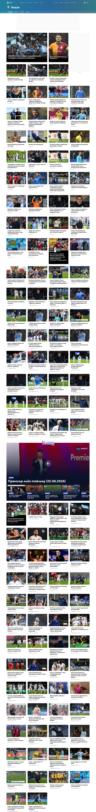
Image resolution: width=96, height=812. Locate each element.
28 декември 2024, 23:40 (55, 768)
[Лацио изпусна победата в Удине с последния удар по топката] (58, 294)
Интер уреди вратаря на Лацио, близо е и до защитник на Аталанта (79, 166)
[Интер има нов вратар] (37, 136)
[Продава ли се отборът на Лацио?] (58, 401)
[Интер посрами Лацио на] (16, 777)
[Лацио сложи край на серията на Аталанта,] (58, 754)
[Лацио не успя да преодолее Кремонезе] (16, 315)
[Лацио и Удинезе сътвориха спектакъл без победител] (80, 272)
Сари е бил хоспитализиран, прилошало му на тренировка (58, 564)
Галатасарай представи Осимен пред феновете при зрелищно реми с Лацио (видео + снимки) (37, 565)
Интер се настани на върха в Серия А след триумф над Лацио (37, 366)
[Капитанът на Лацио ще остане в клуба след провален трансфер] (80, 92)
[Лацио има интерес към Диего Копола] (37, 178)
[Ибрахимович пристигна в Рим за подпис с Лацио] (16, 709)
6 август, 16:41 (74, 104)
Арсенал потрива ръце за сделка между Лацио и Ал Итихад (79, 303)
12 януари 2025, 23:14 (12, 720)
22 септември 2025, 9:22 (55, 437)
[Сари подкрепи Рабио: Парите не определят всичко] (80, 401)
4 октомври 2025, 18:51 (12, 437)
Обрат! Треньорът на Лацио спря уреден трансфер (35, 629)
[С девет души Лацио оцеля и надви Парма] (37, 315)
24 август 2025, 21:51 (12, 569)
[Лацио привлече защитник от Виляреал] (80, 136)
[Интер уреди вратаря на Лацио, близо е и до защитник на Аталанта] (80, 156)
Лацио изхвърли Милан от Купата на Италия (16, 343)
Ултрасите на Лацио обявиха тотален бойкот (79, 186)
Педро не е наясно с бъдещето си (35, 231)
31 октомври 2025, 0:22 (54, 392)
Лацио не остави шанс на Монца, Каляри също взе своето (15, 629)
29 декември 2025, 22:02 (33, 305)
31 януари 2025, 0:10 (75, 652)
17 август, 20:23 (11, 60)
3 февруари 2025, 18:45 (12, 652)
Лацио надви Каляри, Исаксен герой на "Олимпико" (77, 366)
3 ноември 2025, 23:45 (75, 369)
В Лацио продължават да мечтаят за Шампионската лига (16, 697)
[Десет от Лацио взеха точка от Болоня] (58, 315)
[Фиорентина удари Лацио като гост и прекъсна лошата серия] (16, 665)
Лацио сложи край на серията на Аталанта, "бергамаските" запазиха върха (58, 764)
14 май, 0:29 (10, 285)
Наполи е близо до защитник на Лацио (56, 165)
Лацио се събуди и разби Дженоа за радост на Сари (37, 433)
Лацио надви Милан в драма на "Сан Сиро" (58, 587)
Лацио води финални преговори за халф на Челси (37, 673)
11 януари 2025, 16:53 (33, 722)
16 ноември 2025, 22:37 (12, 368)
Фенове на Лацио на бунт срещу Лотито (79, 563)
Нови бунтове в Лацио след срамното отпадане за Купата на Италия (24, 57)
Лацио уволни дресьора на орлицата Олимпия (79, 696)
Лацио (15, 7)
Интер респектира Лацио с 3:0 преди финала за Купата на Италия (37, 281)
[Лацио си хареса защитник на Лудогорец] (80, 600)
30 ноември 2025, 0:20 (33, 348)
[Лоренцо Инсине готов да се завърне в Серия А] (16, 578)
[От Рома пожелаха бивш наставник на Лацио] (58, 600)
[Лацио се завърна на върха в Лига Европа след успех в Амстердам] (16, 799)
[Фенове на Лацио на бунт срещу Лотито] (80, 555)
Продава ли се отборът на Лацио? (58, 410)
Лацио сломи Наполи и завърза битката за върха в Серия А (37, 808)
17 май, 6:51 (73, 257)
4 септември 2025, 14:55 (76, 546)
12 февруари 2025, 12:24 (54, 611)
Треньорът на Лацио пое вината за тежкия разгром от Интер (37, 786)
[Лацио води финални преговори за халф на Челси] (37, 665)
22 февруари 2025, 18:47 (12, 611)
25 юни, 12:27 (10, 169)
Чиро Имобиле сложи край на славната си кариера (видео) (37, 79)
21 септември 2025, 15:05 (34, 518)
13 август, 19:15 (11, 103)
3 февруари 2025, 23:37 (75, 632)
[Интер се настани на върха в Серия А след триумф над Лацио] (37, 357)
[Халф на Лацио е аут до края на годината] (16, 357)
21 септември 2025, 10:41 (55, 524)
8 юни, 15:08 (10, 189)
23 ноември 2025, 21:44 (75, 346)
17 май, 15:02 (52, 261)
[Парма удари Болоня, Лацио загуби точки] (16, 600)
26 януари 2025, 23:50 (12, 677)
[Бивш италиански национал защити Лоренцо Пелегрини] (37, 534)
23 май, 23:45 (52, 234)
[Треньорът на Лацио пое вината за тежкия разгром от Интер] (37, 777)
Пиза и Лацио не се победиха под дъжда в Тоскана (57, 389)
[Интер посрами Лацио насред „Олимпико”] (58, 777)
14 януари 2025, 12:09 (54, 699)
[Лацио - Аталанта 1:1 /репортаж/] (37, 754)
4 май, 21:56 (52, 285)
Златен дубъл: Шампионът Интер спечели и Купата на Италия (16, 281)
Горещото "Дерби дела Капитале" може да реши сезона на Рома (79, 253)
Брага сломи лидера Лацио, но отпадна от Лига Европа (79, 650)
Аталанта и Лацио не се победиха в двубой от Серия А (36, 411)
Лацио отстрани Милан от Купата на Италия (79, 323)
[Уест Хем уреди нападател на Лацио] (16, 294)
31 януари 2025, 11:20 (54, 655)
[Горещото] (80, 244)
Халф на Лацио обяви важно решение (37, 388)
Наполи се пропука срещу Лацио (36, 608)
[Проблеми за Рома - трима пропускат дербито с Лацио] (16, 754)
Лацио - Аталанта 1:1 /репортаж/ (36, 762)
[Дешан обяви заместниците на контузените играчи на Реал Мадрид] (80, 799)
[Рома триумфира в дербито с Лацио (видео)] (16, 731)
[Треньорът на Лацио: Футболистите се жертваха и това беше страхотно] (58, 641)
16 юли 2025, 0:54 (74, 566)
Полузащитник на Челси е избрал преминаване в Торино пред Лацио (58, 629)
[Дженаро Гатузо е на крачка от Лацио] (16, 201)
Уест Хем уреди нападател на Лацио (16, 302)
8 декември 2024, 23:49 (33, 811)
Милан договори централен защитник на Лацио (58, 145)
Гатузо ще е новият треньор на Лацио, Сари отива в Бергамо (15, 232)
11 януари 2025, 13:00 (54, 722)
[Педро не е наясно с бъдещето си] (37, 223)
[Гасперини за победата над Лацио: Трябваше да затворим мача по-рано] (58, 425)
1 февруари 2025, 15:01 (33, 652)
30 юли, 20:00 (31, 127)
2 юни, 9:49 (31, 212)
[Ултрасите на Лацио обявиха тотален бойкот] (80, 178)
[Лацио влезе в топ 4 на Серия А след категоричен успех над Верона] (37, 688)
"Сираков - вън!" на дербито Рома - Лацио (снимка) (36, 740)
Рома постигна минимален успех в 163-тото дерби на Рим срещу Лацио (16, 520)
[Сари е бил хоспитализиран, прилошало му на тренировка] (58, 555)
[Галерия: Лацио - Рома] (37, 509)
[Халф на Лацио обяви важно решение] (37, 380)
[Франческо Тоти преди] (16, 534)
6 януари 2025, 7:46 (54, 745)
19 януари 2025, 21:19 (33, 700)
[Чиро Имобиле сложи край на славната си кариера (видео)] (37, 70)
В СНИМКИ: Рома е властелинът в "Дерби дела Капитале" (36, 253)
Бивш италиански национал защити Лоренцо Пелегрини (37, 543)
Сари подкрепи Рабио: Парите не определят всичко (78, 411)
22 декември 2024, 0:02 (76, 765)
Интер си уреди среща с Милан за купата (78, 587)
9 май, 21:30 (31, 285)
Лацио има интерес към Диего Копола (36, 186)
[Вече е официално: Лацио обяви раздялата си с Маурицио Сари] (58, 201)
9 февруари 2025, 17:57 (12, 632)
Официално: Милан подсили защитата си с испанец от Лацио (79, 123)
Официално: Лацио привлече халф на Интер (15, 78)
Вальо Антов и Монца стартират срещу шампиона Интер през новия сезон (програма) (57, 188)
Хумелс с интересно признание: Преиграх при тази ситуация (36, 718)
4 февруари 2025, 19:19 (33, 632)
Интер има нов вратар (36, 144)
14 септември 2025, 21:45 (55, 546)
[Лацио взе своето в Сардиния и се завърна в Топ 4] (80, 620)
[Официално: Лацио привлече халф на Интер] (16, 70)
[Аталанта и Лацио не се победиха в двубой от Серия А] (37, 401)
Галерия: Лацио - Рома (35, 517)
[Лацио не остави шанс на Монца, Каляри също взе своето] (16, 620)
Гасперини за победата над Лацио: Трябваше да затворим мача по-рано (58, 434)
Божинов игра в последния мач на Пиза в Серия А (58, 231)
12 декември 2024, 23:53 (12, 811)
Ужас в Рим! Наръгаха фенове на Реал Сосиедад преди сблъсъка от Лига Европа (79, 675)
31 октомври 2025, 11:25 (33, 391)
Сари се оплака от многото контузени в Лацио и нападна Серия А (16, 389)
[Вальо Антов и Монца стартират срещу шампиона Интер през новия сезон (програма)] (58, 178)
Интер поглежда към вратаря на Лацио (35, 209)
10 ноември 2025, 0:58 (33, 369)
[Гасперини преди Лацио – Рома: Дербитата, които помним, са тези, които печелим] (80, 509)
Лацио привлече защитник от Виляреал (79, 145)
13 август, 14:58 (32, 104)
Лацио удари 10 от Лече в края (79, 762)
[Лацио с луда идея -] (37, 92)
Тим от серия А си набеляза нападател (16, 186)
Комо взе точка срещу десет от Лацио (78, 717)
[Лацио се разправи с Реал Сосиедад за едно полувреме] (58, 665)
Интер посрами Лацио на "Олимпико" (15, 785)
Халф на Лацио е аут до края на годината (15, 365)
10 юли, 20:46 (10, 147)
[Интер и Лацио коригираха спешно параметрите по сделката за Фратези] (58, 70)
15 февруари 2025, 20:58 (33, 611)
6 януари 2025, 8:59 (32, 743)
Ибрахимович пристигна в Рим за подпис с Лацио (16, 717)
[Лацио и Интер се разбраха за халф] (16, 92)
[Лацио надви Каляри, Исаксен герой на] (80, 357)
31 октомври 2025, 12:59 (12, 392)
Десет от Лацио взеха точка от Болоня (57, 323)
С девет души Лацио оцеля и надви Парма (37, 323)
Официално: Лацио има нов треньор (37, 165)
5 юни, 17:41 (73, 189)
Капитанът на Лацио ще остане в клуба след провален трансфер (79, 101)
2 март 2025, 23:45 (54, 589)
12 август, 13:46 (53, 104)
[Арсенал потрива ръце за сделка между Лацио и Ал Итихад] (80, 294)
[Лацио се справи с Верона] (58, 799)
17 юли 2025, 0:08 (53, 568)
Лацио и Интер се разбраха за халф (16, 100)
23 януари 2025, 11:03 (75, 679)
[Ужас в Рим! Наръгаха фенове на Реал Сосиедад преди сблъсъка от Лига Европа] (80, 665)
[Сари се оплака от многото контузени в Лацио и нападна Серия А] (16, 380)
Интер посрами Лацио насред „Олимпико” (57, 785)
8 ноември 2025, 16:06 (54, 371)
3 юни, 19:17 (10, 212)
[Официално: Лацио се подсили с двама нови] (16, 641)
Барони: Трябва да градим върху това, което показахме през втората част (58, 741)
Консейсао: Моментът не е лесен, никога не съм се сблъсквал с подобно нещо (37, 588)
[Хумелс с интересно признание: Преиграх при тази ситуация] (37, 709)
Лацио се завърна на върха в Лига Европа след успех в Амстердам (16, 808)
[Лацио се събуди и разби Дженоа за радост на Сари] (37, 425)
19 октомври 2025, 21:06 (34, 414)
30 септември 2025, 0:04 (34, 435)
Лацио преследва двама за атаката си (58, 57)
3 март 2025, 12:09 (32, 591)
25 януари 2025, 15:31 (33, 676)
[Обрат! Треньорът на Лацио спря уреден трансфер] (37, 620)
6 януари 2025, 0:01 (75, 743)
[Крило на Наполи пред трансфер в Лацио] (37, 641)
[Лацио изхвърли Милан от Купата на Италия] (16, 335)
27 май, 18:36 (52, 214)
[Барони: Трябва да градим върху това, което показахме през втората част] (58, 731)
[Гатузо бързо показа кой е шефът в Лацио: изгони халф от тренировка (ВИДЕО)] (37, 113)
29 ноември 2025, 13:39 (54, 348)
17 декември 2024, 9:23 (33, 789)
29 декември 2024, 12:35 (33, 765)
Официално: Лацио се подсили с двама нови (14, 650)
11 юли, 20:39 (73, 126)
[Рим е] (58, 244)
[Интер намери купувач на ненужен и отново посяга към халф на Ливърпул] (58, 92)
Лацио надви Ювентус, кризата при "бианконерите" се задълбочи (15, 412)
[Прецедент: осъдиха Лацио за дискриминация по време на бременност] (16, 156)
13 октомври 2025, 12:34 (55, 412)
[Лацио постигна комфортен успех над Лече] (80, 335)
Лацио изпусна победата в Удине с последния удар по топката (58, 303)
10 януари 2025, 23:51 (75, 720)
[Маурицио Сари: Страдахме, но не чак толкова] (80, 380)
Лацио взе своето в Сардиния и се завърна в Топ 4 (79, 629)
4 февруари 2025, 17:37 (54, 632)
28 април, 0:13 (73, 283)
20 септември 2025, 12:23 (13, 546)
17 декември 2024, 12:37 (12, 788)
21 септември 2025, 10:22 (76, 523)
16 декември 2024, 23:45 (55, 788)
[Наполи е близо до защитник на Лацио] (58, 156)
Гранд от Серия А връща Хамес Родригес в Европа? (58, 122)
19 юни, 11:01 (73, 169)
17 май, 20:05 (10, 257)
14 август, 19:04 (53, 83)
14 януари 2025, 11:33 (75, 699)
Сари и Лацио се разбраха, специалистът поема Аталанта (79, 210)
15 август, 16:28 (11, 81)
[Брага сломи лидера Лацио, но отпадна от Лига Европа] (80, 641)
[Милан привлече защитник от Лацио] (16, 136)
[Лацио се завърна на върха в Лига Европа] (80, 777)
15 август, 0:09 (32, 83)
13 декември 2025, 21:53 (33, 326)
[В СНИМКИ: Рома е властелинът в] (37, 244)
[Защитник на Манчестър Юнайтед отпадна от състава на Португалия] (80, 534)
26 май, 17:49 (73, 214)
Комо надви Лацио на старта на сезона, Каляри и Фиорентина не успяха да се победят (16, 565)
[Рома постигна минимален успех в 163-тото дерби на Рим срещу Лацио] (16, 509)
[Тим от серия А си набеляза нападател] (16, 178)
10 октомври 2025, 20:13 (76, 414)
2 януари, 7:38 (10, 305)
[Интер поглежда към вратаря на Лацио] (37, 201)
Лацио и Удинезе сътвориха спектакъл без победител (79, 280)
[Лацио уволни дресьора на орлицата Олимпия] (80, 688)
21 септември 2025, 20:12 (76, 435)
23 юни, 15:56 (31, 167)
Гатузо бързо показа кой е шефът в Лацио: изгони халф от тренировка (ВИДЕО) (37, 124)
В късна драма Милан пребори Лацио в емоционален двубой (35, 344)
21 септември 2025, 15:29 (13, 523)
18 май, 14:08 (73, 235)
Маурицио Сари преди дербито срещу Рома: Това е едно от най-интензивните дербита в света (58, 520)
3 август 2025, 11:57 (33, 569)
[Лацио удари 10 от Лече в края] (80, 754)
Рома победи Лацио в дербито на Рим (77, 433)
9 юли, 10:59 (31, 146)
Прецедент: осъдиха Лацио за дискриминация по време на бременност (16, 166)
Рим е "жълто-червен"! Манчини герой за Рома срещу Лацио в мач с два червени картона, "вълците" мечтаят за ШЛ (58, 257)
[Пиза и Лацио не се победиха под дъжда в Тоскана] (58, 380)
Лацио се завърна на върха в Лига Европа (79, 785)
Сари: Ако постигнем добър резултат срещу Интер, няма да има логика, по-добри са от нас (58, 367)
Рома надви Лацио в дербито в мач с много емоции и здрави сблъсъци (79, 740)
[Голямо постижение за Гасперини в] (80, 223)
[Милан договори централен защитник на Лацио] (58, 136)
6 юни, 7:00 (52, 192)
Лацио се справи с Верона (58, 806)
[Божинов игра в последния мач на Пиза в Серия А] (58, 223)
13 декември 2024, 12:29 (76, 788)
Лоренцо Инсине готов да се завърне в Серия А (16, 587)
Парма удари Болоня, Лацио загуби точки (16, 608)
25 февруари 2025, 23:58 (76, 589)
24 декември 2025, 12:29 (76, 306)
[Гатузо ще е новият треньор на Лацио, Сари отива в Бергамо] (16, 223)
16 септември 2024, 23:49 (55, 808)
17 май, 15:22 (31, 257)
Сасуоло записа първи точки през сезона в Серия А (58, 543)
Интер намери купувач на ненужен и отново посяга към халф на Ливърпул (58, 101)
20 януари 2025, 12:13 (12, 700)
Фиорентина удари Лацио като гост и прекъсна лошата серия (16, 674)
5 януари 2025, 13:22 (11, 766)
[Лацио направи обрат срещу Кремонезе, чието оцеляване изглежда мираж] (58, 272)
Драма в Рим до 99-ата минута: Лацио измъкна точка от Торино (15, 434)
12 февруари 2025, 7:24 (75, 611)
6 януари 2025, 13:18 (11, 742)
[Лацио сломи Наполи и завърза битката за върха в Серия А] (37, 799)
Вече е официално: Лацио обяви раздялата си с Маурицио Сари (58, 210)
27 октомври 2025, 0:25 (12, 415)
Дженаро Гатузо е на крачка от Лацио (14, 209)
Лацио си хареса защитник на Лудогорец (79, 608)
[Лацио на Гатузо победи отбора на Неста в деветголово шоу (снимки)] (16, 113)
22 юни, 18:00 (52, 167)
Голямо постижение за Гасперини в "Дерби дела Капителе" (78, 232)
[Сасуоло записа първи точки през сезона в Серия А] (58, 534)
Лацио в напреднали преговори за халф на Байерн (56, 718)
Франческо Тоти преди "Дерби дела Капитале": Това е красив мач (15, 543)
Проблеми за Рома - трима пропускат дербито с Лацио (16, 763)
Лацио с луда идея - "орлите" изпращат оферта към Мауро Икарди (37, 101)
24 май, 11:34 (31, 234)
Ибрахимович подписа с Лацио (57, 696)
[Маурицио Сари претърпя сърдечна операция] (37, 294)
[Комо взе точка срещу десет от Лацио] (80, 709)
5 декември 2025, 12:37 (75, 326)
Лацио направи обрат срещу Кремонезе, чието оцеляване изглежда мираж (58, 281)
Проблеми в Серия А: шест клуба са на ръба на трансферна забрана (58, 344)
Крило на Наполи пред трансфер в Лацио (35, 650)
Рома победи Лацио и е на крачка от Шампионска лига (15, 253)
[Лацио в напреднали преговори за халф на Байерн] (58, 709)
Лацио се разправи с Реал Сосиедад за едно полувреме (58, 674)
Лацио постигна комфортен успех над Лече (79, 343)
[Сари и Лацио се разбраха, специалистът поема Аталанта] (80, 201)
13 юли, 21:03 (52, 124)
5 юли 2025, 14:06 (11, 589)
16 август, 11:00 (53, 60)
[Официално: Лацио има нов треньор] (37, 156)
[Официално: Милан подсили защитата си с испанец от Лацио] (80, 113)
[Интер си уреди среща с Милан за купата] (80, 578)
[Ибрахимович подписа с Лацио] (58, 688)
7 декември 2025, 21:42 (54, 326)
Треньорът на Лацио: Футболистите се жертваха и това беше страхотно (57, 652)
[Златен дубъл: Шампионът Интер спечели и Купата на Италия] (16, 272)
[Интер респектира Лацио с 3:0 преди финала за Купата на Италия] (37, 272)
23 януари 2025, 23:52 (54, 677)
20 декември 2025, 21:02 (12, 326)
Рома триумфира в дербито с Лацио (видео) (15, 739)
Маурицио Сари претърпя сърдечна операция (37, 302)
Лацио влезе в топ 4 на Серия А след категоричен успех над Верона (37, 697)
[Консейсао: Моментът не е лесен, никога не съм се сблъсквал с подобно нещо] (37, 578)
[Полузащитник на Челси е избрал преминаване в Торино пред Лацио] (58, 620)
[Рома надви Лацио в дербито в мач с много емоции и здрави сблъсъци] (80, 731)
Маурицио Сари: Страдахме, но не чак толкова (78, 389)
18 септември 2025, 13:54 (34, 546)
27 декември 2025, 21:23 (54, 306)
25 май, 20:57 (10, 235)
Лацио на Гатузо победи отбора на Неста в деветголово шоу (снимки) (16, 123)
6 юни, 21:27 (31, 189)
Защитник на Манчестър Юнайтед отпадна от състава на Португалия (79, 543)
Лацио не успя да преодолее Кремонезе (16, 323)
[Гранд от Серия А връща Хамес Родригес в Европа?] (58, 113)
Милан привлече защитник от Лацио (16, 145)
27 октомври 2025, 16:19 (76, 392)
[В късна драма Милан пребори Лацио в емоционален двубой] (37, 335)
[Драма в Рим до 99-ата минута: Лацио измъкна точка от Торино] (16, 425)
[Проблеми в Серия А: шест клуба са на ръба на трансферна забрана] (58, 335)
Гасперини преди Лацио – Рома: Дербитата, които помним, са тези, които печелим (79, 519)
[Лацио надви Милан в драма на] (58, 578)
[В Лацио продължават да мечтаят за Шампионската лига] (16, 688)
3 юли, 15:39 (73, 147)
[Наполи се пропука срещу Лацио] (37, 600)
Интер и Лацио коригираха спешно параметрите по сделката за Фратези (58, 79)
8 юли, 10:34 (52, 147)
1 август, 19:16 (10, 126)
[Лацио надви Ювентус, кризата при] (16, 401)
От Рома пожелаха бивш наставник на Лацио (57, 608)
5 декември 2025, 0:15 (12, 346)
